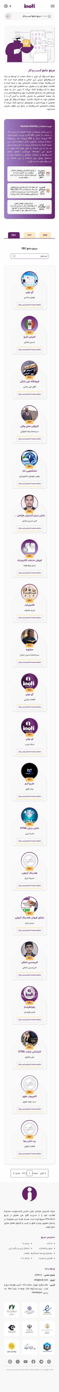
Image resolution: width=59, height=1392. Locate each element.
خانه (45, 16)
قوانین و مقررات (45, 1258)
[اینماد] (47, 1310)
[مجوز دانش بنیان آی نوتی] (29, 1328)
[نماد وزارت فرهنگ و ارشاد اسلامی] (47, 1328)
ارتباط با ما (25, 1258)
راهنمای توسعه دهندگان (42, 1253)
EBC (14, 235)
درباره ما (26, 1243)
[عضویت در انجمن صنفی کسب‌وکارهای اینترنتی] (29, 1310)
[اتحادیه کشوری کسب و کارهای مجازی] (47, 1347)
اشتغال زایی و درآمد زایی (19, 1248)
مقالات (27, 1253)
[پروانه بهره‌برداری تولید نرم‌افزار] (11, 1347)
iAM (45, 235)
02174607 (38, 1275)
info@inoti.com (41, 1280)
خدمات (49, 1243)
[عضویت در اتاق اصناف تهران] (11, 1328)
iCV (29, 235)
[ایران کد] (29, 1347)
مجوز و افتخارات (45, 1248)
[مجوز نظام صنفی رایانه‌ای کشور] (11, 1310)
